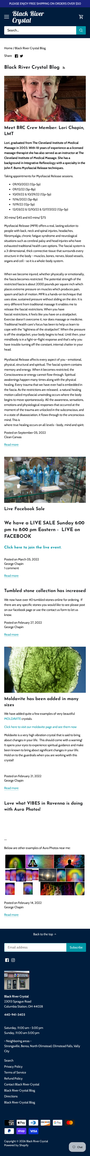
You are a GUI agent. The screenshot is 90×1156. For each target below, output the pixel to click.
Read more (11, 444)
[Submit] (81, 30)
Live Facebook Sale (24, 509)
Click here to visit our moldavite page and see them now (40, 727)
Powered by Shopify (16, 1145)
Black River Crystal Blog (19, 1090)
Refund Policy (13, 1078)
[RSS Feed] (63, 67)
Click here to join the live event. (32, 548)
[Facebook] (7, 960)
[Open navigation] (6, 16)
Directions (11, 1096)
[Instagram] (13, 960)
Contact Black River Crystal (21, 1084)
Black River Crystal (28, 16)
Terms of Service (15, 1072)
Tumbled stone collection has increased (45, 591)
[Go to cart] (81, 17)
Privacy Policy (13, 1066)
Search (8, 1060)
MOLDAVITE (12, 719)
